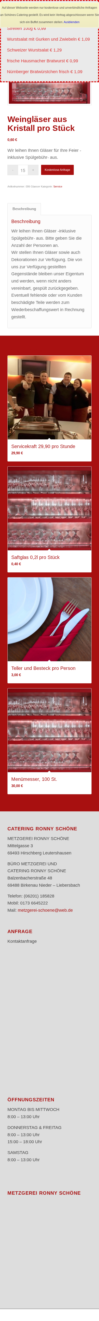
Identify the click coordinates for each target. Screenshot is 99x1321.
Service (57, 186)
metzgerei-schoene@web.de (45, 910)
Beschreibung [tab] (24, 209)
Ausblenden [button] (72, 22)
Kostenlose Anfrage (57, 170)
